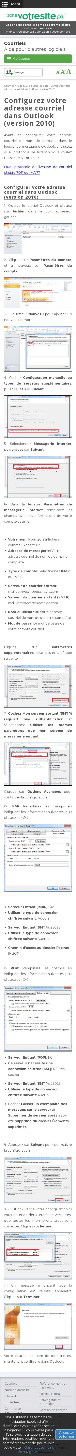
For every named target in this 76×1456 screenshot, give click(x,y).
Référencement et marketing (53, 1385)
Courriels (15, 43)
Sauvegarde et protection (50, 1402)
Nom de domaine (17, 1390)
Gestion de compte (53, 1410)
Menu (16, 4)
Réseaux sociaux (51, 1394)
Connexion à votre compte (52, 31)
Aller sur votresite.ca (19, 31)
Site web (11, 1396)
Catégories (21, 59)
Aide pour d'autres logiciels (32, 85)
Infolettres (12, 1402)
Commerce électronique (13, 1410)
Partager (19, 72)
